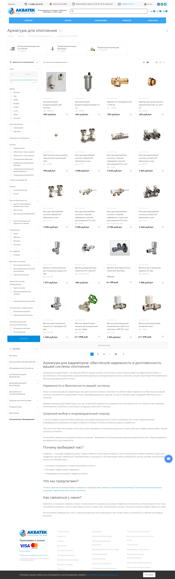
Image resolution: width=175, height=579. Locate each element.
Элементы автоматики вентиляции (118, 487)
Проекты (126, 20)
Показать (24, 339)
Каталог (29, 20)
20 (116, 354)
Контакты (153, 20)
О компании (100, 20)
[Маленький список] (143, 62)
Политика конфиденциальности (34, 555)
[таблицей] (163, 62)
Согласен (149, 575)
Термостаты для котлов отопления (69, 490)
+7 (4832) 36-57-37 (35, 4)
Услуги (68, 20)
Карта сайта (25, 551)
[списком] (160, 62)
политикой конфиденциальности (102, 575)
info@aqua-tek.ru (127, 4)
